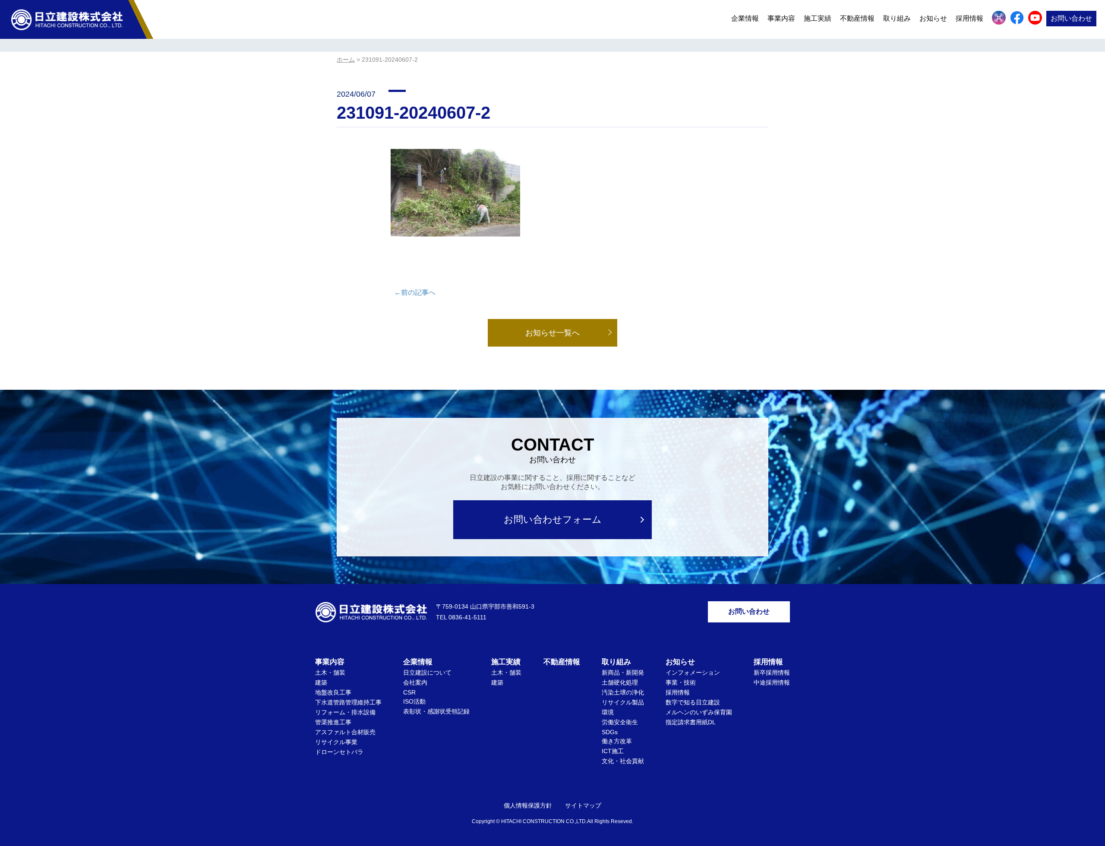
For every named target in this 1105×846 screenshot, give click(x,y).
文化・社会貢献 (623, 761)
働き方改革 (617, 741)
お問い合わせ (1071, 18)
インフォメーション (693, 672)
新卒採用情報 (772, 672)
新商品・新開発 (623, 672)
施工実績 (817, 18)
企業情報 (745, 18)
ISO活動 (414, 701)
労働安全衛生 (620, 722)
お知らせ (933, 18)
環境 (608, 712)
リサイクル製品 (623, 702)
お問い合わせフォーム (553, 519)
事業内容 (781, 18)
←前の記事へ (415, 292)
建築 (321, 682)
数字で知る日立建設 (693, 702)
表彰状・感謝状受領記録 (436, 711)
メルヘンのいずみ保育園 (699, 712)
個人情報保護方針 (528, 805)
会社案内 (415, 682)
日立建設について (427, 672)
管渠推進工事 (333, 722)
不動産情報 (857, 18)
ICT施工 (613, 751)
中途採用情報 (772, 682)
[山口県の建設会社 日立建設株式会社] (67, 19)
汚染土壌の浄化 (623, 692)
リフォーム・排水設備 (345, 712)
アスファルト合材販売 (345, 732)
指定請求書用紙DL (691, 722)
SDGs (610, 732)
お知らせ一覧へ (552, 332)
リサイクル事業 (336, 742)
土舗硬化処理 (620, 682)
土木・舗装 (330, 672)
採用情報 (678, 692)
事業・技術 (681, 682)
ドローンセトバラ (339, 751)
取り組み (897, 18)
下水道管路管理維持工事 (348, 702)
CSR (409, 692)
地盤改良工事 (333, 692)
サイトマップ (583, 805)
